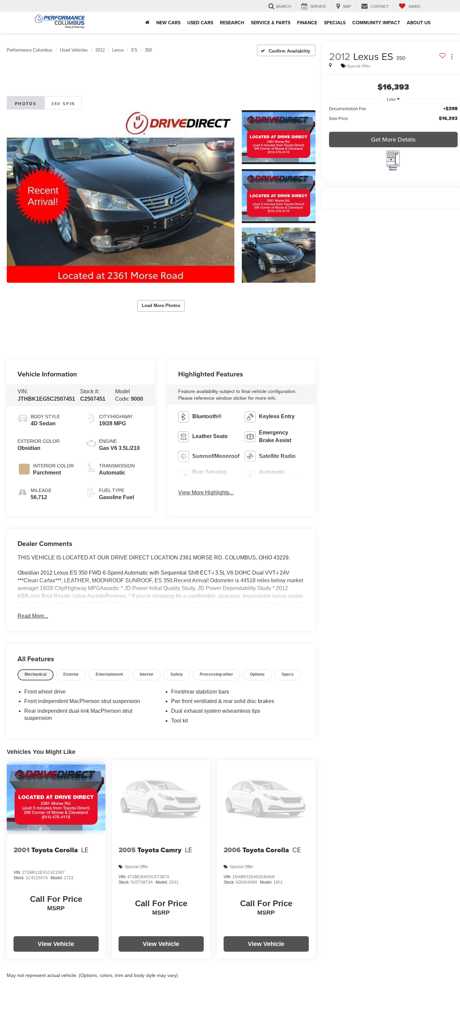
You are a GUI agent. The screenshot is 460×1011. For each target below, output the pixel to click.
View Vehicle (56, 944)
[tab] (36, 674)
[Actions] (452, 57)
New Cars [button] (168, 22)
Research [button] (232, 22)
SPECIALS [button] (335, 22)
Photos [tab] (25, 103)
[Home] (147, 22)
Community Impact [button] (376, 22)
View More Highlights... (205, 492)
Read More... (33, 616)
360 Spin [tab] (63, 103)
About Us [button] (418, 22)
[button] (120, 196)
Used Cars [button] (200, 22)
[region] (393, 116)
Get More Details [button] (393, 139)
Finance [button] (307, 22)
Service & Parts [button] (270, 22)
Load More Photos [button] (161, 305)
